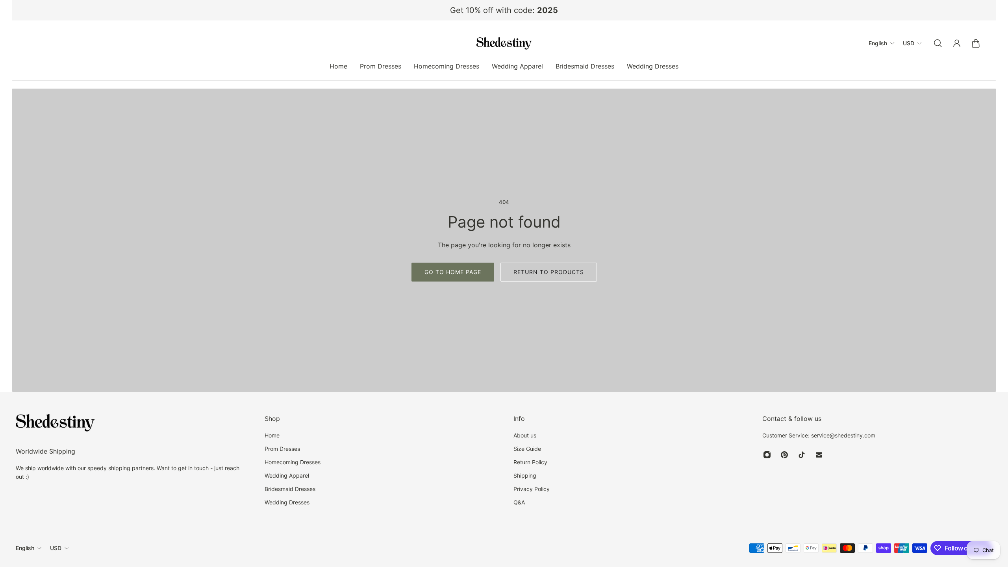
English (25, 548)
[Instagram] (767, 454)
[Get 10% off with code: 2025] (504, 10)
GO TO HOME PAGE (452, 272)
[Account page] (956, 43)
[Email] (819, 454)
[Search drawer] (937, 43)
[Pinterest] (784, 454)
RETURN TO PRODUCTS (548, 272)
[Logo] (504, 43)
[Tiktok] (801, 454)
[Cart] (975, 43)
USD (55, 548)
